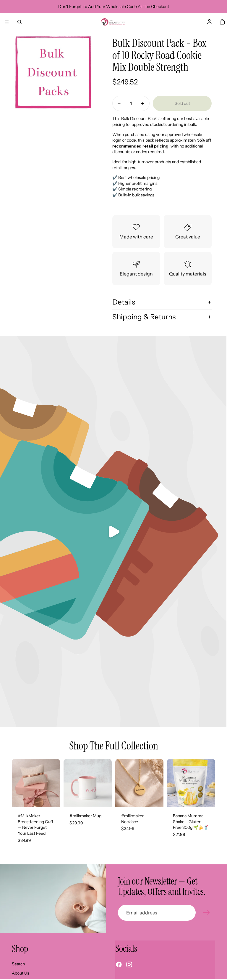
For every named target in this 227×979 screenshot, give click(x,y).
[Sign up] (206, 912)
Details (123, 302)
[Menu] (7, 22)
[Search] (19, 21)
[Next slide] (53, 783)
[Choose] (51, 798)
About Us (20, 973)
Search (18, 964)
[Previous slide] (18, 783)
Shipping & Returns (144, 317)
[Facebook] (118, 964)
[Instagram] (129, 964)
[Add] (102, 798)
